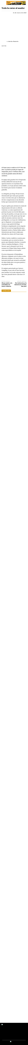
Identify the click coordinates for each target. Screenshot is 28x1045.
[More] (17, 16)
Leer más (4, 46)
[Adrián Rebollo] (4, 41)
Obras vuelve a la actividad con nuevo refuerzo (7, 284)
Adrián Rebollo (13, 41)
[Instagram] (12, 1034)
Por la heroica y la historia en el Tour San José (20, 284)
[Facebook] (3, 16)
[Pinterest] (10, 16)
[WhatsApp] (13, 16)
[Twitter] (6, 16)
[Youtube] (19, 1034)
